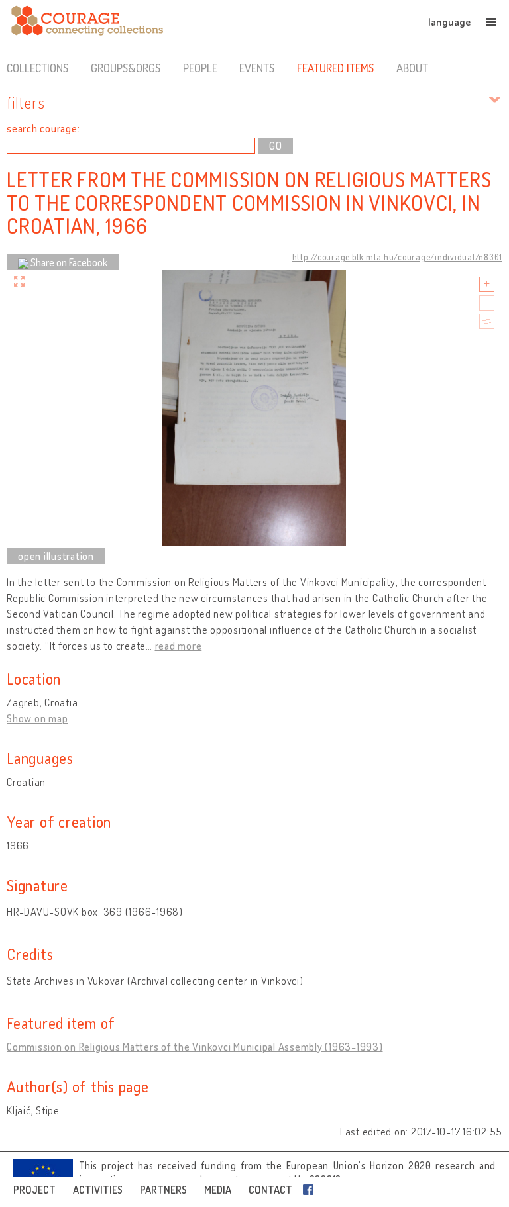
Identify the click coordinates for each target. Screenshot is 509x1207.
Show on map (37, 718)
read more (178, 645)
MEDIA (217, 1189)
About (412, 67)
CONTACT (270, 1189)
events (256, 67)
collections (37, 67)
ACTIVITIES (98, 1189)
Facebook (311, 1189)
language (449, 22)
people (200, 67)
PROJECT (34, 1189)
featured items (335, 67)
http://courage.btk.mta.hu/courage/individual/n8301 (397, 257)
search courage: (43, 128)
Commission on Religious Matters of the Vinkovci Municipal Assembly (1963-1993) (195, 1046)
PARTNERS (163, 1189)
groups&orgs (125, 67)
